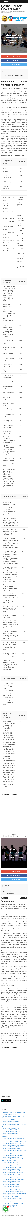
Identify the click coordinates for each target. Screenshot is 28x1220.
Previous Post (14, 1088)
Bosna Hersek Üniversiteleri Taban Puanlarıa (14, 1166)
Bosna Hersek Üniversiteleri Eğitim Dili (12, 1176)
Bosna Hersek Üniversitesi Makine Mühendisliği (14, 1142)
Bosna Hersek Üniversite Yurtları (11, 1183)
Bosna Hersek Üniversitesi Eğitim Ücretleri (13, 1191)
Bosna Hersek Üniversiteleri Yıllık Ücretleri (13, 1155)
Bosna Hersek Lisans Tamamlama (11, 1201)
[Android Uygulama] (6, 1100)
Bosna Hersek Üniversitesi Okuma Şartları (13, 1130)
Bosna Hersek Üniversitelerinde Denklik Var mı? (14, 1152)
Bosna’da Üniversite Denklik (9, 1114)
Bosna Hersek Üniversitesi (9, 1123)
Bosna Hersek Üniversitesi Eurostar (11, 1148)
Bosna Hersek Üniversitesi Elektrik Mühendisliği (14, 1150)
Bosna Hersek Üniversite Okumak (11, 1184)
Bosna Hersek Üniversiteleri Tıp (10, 1162)
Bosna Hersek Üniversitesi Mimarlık (11, 1169)
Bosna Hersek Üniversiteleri (11, 7)
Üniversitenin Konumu (11, 77)
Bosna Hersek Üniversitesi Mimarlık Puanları (13, 1138)
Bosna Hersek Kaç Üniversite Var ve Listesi (13, 1203)
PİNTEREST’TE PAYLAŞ (14, 871)
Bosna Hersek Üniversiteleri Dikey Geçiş (12, 1177)
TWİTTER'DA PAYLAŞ (14, 64)
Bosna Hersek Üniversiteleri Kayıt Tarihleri (13, 1171)
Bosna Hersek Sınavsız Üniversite (11, 1196)
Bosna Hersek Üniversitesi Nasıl (10, 1133)
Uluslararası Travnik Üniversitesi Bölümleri (13, 75)
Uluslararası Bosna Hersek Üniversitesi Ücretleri (14, 1112)
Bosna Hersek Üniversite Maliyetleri (11, 1186)
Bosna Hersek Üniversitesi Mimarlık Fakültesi (14, 1140)
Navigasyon (7, 1)
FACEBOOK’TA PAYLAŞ (14, 875)
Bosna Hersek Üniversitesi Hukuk (11, 1147)
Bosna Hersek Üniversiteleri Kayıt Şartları (13, 1172)
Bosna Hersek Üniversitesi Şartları (11, 1128)
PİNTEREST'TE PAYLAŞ (14, 56)
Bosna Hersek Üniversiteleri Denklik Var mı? (13, 1179)
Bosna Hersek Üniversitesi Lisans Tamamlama (14, 1143)
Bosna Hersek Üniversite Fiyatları (11, 1188)
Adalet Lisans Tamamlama (9, 891)
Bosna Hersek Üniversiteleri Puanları (12, 1167)
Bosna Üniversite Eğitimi (9, 1119)
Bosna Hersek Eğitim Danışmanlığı (11, 1207)
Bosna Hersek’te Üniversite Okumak (11, 1121)
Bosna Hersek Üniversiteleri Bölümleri (12, 1181)
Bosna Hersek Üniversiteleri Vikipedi (11, 1157)
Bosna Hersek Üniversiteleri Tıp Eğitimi (12, 1164)
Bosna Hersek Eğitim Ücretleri (10, 1205)
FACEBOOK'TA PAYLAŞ (14, 60)
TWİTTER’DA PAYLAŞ (14, 879)
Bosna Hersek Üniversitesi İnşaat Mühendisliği (14, 1145)
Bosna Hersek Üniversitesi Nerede (11, 1131)
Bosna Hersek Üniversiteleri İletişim (11, 1174)
